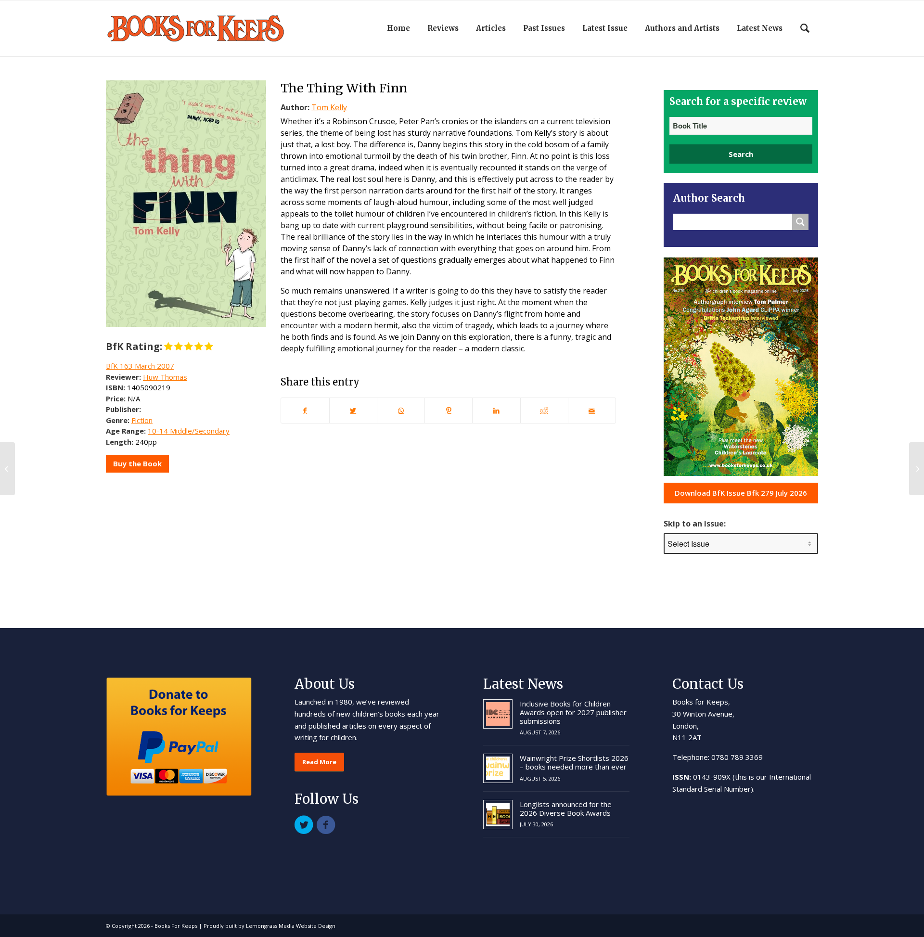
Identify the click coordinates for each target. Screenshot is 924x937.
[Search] (805, 28)
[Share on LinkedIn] (496, 410)
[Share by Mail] (592, 410)
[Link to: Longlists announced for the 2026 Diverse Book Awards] (498, 814)
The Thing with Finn (344, 88)
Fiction (142, 420)
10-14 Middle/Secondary (189, 431)
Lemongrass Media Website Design (290, 925)
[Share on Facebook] (305, 410)
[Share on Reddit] (544, 410)
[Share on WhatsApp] (400, 410)
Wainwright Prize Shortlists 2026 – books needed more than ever (574, 762)
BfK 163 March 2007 (140, 366)
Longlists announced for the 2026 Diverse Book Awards (566, 808)
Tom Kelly (329, 107)
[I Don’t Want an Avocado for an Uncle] (7, 468)
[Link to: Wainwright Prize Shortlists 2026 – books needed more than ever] (498, 768)
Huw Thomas (165, 377)
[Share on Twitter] (353, 410)
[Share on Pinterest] (448, 410)
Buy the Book (137, 463)
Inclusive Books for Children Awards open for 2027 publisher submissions (573, 712)
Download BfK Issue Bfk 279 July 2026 (741, 493)
